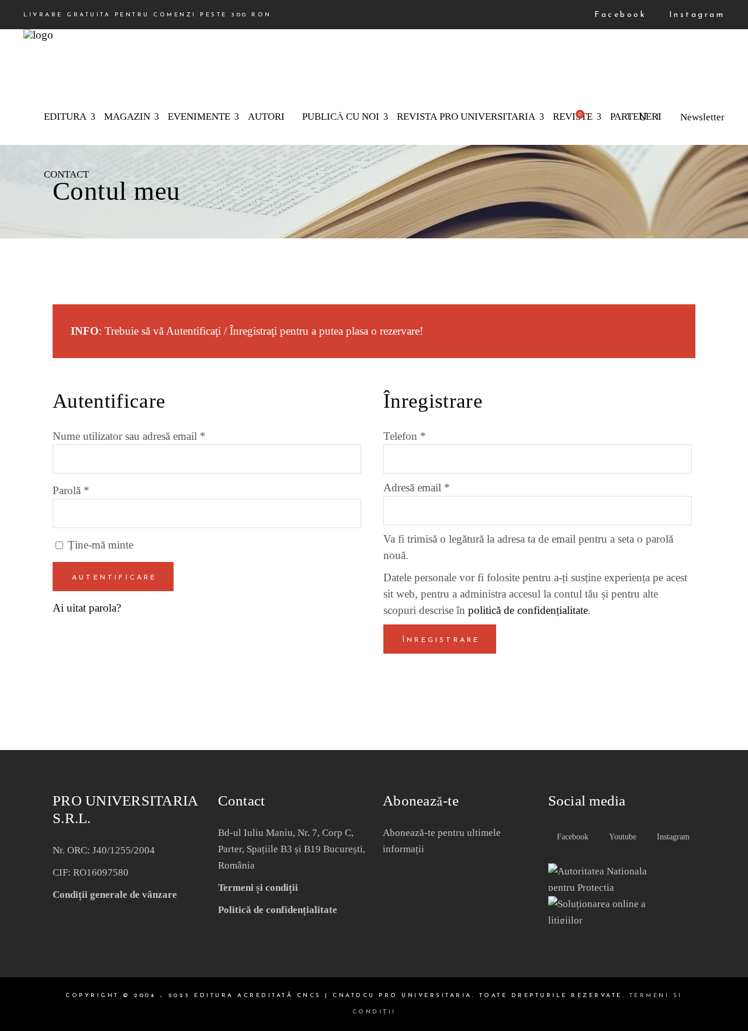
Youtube (621, 836)
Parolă (71, 490)
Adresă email (416, 487)
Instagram (694, 15)
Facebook (618, 15)
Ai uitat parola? (87, 608)
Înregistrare (441, 640)
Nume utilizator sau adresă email (129, 436)
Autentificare (114, 577)
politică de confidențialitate (528, 610)
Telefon (404, 436)
